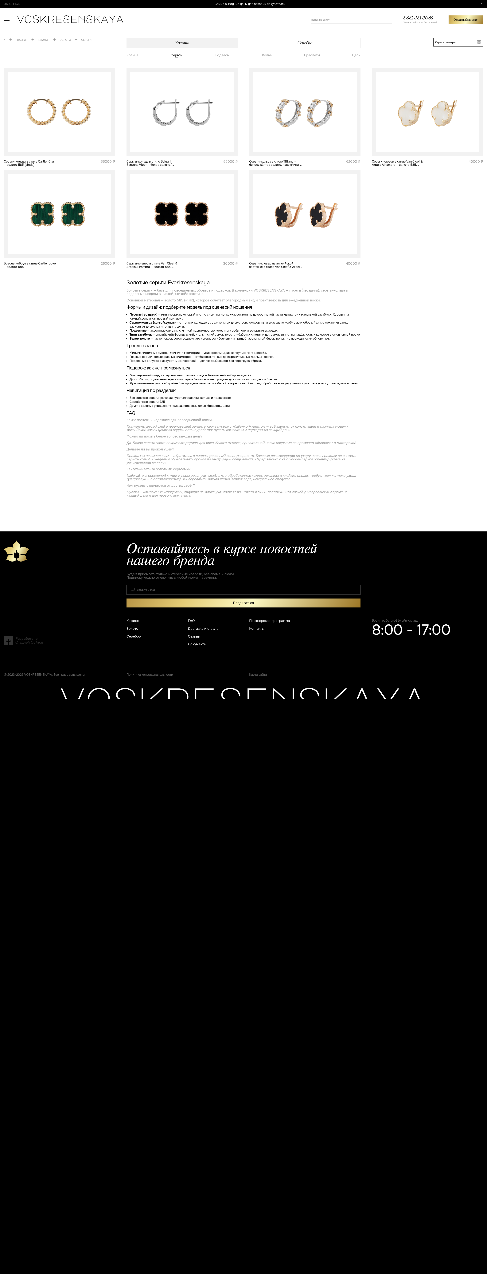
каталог (28, 39)
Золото (50, 39)
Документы (197, 644)
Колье (267, 55)
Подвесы (222, 55)
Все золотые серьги (144, 398)
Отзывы (194, 636)
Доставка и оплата (203, 629)
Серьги (71, 39)
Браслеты (312, 55)
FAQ (191, 621)
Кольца (132, 55)
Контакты (256, 629)
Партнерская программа (269, 621)
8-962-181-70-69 (418, 18)
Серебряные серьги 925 (147, 402)
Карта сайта (258, 674)
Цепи (356, 55)
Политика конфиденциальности (150, 674)
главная (7, 39)
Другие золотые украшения (150, 406)
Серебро (305, 43)
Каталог (133, 621)
